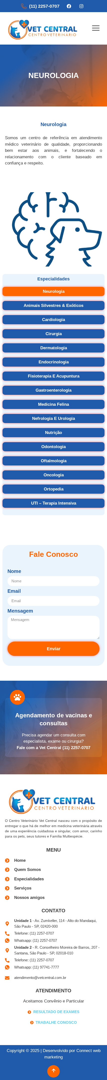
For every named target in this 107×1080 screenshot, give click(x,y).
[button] (95, 28)
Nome (14, 571)
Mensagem (20, 611)
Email (14, 591)
